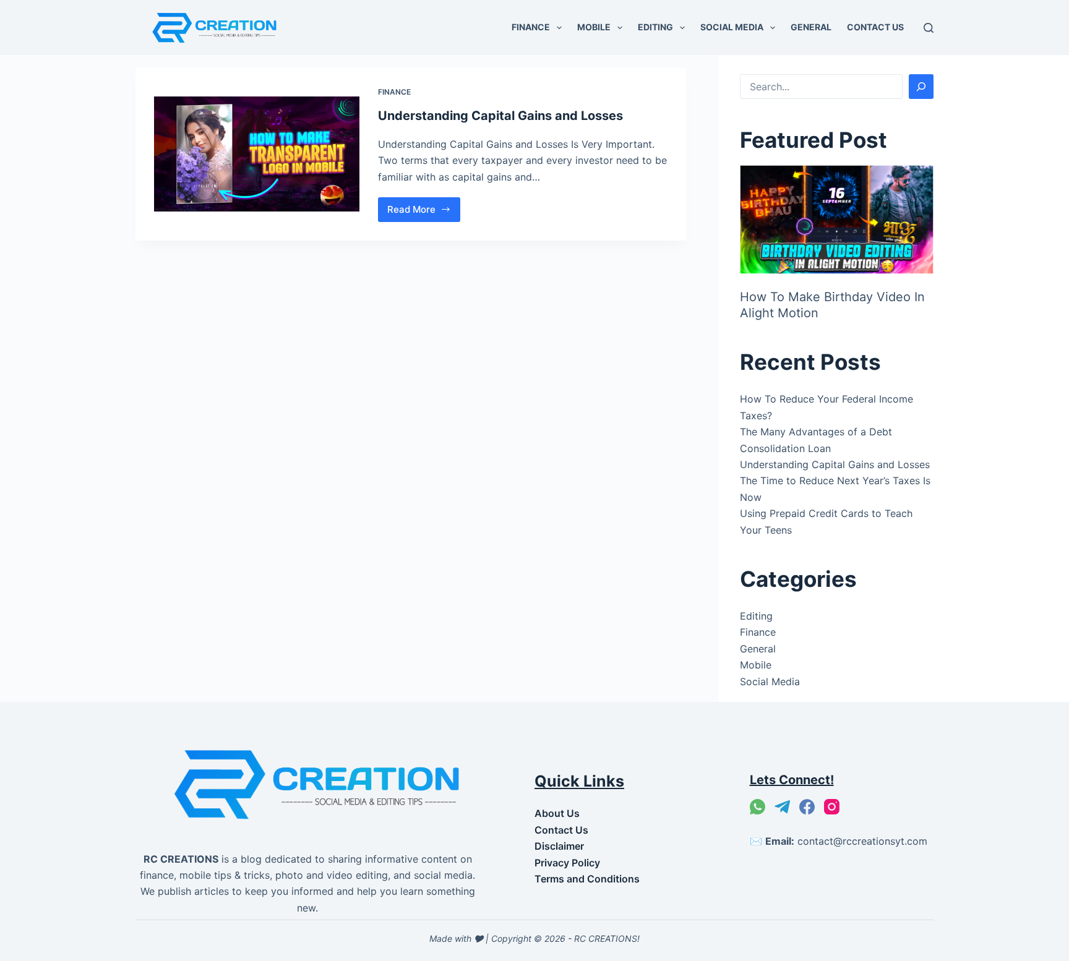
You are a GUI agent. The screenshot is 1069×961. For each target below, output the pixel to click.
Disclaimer (559, 846)
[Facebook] (807, 806)
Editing (655, 27)
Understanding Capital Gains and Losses (500, 115)
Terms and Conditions (587, 879)
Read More (423, 212)
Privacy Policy (567, 862)
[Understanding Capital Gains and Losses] (256, 154)
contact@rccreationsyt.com (862, 841)
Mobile (594, 27)
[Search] (929, 28)
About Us (557, 813)
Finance (531, 27)
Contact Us (875, 27)
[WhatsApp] (757, 806)
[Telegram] (782, 806)
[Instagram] (831, 806)
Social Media (731, 27)
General (811, 27)
